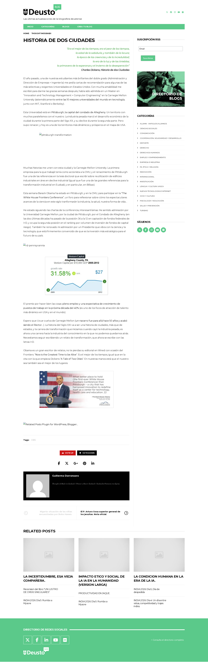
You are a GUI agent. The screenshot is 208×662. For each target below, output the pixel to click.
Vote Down (88, 453)
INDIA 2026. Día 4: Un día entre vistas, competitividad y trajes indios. (150, 603)
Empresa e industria (150, 162)
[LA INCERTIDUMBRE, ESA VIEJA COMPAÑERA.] (48, 554)
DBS (33, 440)
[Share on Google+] (75, 463)
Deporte (144, 143)
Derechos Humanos (150, 153)
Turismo (144, 210)
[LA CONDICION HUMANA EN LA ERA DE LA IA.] (159, 554)
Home (26, 33)
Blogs (65, 26)
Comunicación (147, 133)
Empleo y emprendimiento (153, 157)
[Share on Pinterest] (85, 463)
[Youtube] (179, 12)
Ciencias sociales (148, 128)
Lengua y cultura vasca (152, 186)
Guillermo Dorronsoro (65, 475)
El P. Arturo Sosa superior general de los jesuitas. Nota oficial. (100, 512)
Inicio (30, 26)
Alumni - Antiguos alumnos (153, 124)
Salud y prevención (149, 206)
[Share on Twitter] (67, 463)
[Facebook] (171, 12)
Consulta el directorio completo (168, 640)
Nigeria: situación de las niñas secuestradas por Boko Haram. (55, 512)
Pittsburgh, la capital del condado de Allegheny (78, 112)
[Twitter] (167, 12)
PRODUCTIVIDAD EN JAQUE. (94, 593)
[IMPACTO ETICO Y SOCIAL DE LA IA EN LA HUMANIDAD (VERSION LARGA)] (104, 554)
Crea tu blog (84, 26)
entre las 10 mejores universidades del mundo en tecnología (90, 99)
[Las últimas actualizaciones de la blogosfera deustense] (52, 10)
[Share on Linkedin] (93, 463)
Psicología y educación (152, 201)
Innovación (145, 172)
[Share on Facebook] (58, 463)
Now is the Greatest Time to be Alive (55, 354)
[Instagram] (175, 12)
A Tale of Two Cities (71, 359)
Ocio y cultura (147, 196)
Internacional (147, 177)
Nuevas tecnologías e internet (155, 191)
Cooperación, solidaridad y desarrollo (160, 138)
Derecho (144, 148)
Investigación (147, 181)
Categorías (47, 26)
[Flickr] (183, 12)
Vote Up (69, 453)
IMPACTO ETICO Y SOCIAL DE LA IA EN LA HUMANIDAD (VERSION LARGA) (102, 581)
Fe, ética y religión (149, 167)
